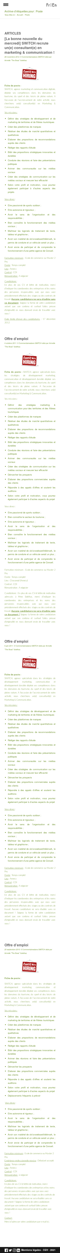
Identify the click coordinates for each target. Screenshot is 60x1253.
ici (48, 1221)
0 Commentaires (27, 57)
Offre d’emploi (16, 338)
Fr (48, 5)
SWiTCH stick (43, 57)
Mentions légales (31, 1250)
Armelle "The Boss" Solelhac (15, 60)
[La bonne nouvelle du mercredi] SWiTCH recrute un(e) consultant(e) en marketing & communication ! (29, 45)
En (54, 5)
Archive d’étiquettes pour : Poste (23, 11)
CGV (45, 1250)
